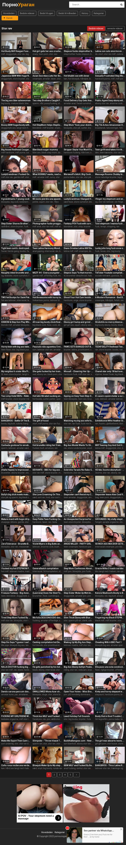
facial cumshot (84, 103)
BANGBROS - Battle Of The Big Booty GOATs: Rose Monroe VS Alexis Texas (16, 420)
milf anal (37, 226)
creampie (37, 78)
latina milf (68, 251)
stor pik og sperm (9, 497)
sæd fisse (68, 202)
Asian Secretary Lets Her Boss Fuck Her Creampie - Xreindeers (47, 76)
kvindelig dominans (81, 694)
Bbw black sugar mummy (45, 149)
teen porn (43, 54)
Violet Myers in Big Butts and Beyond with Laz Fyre (47, 544)
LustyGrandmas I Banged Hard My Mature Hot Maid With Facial (79, 199)
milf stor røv (7, 177)
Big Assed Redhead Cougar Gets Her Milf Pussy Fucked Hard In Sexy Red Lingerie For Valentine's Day (16, 149)
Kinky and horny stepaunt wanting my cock (110, 691)
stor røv (21, 54)
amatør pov (81, 596)
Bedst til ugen (46, 13)
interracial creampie (104, 546)
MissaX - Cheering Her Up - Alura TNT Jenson (79, 371)
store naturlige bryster (106, 177)
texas (103, 251)
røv (117, 226)
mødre (28, 571)
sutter (84, 128)
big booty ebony (102, 325)
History (85, 13)
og (96, 202)
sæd (35, 497)
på (69, 694)
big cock (93, 78)
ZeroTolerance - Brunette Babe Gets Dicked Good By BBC (16, 544)
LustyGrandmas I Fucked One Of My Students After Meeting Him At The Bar (16, 174)
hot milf (5, 571)
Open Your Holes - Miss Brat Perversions (79, 691)
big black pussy (23, 349)
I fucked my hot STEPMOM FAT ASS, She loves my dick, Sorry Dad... (16, 568)
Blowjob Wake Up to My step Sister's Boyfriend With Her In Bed (47, 765)
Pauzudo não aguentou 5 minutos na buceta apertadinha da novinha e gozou (47, 346)
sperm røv (61, 399)
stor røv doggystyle (28, 743)
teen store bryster (12, 374)
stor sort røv (57, 497)
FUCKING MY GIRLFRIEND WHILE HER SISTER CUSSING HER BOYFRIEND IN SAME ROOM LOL (16, 716)
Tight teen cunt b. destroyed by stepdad (16, 248)
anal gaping (38, 251)
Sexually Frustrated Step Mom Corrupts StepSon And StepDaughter (110, 76)
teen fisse (6, 349)
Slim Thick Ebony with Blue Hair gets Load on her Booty (79, 617)
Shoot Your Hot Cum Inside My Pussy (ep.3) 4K (79, 297)
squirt (42, 202)
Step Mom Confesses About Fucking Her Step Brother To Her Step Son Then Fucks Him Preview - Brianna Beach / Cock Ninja (79, 568)
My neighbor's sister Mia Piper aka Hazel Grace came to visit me (16, 371)
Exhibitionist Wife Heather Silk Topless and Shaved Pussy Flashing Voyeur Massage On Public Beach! (110, 420)
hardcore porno (102, 78)
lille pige (5, 645)
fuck (26, 226)
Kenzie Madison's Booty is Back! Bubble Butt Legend (110, 593)
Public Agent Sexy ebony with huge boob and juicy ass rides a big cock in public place (110, 100)
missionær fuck (26, 546)
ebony (114, 473)
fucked (36, 448)
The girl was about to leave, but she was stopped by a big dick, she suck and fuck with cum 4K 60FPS (110, 740)
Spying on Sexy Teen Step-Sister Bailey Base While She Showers (79, 396)
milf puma (20, 152)
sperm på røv (75, 620)
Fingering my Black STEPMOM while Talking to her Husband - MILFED (110, 617)
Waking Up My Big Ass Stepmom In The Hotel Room (79, 642)
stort (100, 54)
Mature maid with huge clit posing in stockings (16, 519)
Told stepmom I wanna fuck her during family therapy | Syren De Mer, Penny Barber (110, 223)
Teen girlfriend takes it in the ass (110, 149)
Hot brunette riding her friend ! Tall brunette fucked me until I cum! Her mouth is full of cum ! (47, 445)
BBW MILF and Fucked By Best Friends (79, 765)
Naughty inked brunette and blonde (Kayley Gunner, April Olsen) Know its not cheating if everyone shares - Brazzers (16, 273)
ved (34, 374)
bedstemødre (26, 202)
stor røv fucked (56, 423)
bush (56, 546)
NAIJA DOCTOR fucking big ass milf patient (16, 667)
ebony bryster (18, 473)
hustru (102, 423)
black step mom (49, 152)
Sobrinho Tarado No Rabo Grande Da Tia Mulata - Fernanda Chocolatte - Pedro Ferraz (79, 470)
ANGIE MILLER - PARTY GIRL (77, 544)
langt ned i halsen (25, 128)
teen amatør (70, 497)
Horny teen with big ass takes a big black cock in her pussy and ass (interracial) (16, 346)
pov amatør (93, 596)
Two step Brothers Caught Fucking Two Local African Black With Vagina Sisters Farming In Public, (47, 100)
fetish (122, 128)
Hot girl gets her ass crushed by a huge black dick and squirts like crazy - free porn (47, 51)
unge (75, 300)
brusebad (92, 399)
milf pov (68, 571)
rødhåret (5, 226)
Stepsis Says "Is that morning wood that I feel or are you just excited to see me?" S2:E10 (79, 273)
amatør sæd (23, 448)
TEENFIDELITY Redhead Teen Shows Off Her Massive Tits (110, 346)
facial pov (37, 719)
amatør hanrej (60, 349)
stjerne (98, 374)
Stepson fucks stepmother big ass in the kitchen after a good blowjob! (79, 51)
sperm (36, 103)
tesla (54, 522)
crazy (35, 54)
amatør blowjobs (21, 325)
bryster (87, 226)
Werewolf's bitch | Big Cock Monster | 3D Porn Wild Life (79, 174)
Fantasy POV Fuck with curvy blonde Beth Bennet (79, 223)
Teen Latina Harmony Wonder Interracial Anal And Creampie (47, 248)
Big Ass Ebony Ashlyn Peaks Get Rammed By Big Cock (79, 667)
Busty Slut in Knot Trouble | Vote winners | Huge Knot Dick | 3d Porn (110, 716)
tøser (53, 78)
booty (114, 325)
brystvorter (93, 128)
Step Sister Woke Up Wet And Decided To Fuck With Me (79, 593)
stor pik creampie (92, 177)
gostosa (115, 275)
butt (42, 448)
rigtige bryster (107, 670)
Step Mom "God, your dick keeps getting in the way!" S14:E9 (79, 125)
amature (49, 448)
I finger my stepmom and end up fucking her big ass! (110, 199)
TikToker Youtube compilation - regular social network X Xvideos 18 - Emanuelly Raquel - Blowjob (110, 273)
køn (65, 78)
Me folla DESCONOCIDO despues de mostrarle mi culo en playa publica (47, 617)
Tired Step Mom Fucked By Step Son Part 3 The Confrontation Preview (16, 617)
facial (4, 251)
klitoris (14, 522)
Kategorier (99, 13)
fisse (49, 325)
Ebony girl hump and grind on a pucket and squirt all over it (79, 322)
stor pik (76, 128)
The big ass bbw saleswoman (16, 100)
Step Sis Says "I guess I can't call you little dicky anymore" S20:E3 (16, 642)
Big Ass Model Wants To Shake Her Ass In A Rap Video (79, 445)
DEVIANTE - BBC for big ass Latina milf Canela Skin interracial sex (47, 470)
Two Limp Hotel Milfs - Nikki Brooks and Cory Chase (16, 396)
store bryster (19, 78)
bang (25, 423)
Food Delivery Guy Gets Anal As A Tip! (79, 100)
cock (54, 325)
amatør (46, 78)
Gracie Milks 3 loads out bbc (109, 568)
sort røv (41, 497)
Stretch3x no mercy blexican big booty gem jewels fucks (110, 322)
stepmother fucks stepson (76, 54)
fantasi (30, 251)
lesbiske (8, 275)
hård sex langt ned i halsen (18, 768)
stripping (111, 226)
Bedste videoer (27, 13)
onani (57, 128)
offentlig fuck (50, 275)
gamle (21, 522)
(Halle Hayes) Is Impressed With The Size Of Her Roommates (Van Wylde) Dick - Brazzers (16, 470)
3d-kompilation (50, 571)
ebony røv (42, 374)
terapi (103, 226)
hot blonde (38, 645)
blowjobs (68, 128)
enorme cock (116, 103)
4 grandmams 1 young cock (15, 199)
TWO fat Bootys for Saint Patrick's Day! (16, 297)
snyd (40, 768)
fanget (98, 522)
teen (3, 596)
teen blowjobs (70, 399)
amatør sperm (118, 645)
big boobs (73, 719)
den (97, 152)
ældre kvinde (57, 719)
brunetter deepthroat (76, 275)
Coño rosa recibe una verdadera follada (16, 765)
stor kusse (112, 743)
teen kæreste (106, 152)
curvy (28, 152)
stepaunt (99, 694)
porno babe (69, 177)
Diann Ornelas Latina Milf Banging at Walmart (79, 248)
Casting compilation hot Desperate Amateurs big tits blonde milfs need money (47, 642)
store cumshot (81, 202)
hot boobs (37, 399)
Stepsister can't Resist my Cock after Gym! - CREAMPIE (79, 494)
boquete (86, 473)
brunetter (5, 473)
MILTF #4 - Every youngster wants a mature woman (47, 273)
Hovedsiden (9, 13)
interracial (49, 251)
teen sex (82, 399)
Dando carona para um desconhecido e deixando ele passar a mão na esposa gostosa (16, 691)
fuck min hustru (88, 423)
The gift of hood (41, 420)
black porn (52, 374)
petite (35, 202)
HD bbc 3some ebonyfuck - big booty (110, 470)
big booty (5, 103)
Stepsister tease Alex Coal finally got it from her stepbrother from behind (110, 494)
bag (97, 497)
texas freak (108, 374)
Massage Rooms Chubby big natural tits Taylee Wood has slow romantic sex (110, 174)
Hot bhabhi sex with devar (76, 76)
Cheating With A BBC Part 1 (108, 642)
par (16, 694)
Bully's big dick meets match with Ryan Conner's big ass (16, 494)
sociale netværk (102, 275)
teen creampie (71, 546)
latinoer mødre (17, 571)
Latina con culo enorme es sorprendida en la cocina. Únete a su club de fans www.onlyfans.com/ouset (110, 51)
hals (90, 275)
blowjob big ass (17, 645)
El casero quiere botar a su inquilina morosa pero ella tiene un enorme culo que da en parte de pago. (110, 396)
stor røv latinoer (106, 202)
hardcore (68, 300)
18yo (56, 202)
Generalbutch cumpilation (46, 568)
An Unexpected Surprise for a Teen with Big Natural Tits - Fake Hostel (79, 519)
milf (3, 54)
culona (120, 54)
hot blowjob (73, 78)
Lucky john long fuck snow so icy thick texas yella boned (110, 248)
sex (55, 54)
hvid (48, 497)
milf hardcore (7, 152)
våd (41, 103)
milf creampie (81, 251)
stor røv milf (110, 54)
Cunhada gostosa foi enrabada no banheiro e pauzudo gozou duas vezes (16, 445)
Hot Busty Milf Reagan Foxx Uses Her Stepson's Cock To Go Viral (16, 51)
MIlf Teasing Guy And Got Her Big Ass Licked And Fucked (110, 445)
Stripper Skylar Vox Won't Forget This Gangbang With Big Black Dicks (79, 149)
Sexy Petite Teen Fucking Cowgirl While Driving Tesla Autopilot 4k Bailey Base (47, 519)
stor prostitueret (52, 645)
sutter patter (49, 399)
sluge (44, 694)
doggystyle (11, 54)
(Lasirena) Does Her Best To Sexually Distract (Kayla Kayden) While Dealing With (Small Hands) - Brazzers (47, 593)
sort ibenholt (70, 743)
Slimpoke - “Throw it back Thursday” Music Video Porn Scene (47, 740)
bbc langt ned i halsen (105, 571)
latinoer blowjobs (58, 300)
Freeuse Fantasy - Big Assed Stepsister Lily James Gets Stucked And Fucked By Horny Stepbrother (16, 593)
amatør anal (70, 103)
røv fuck (76, 423)
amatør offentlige (49, 620)
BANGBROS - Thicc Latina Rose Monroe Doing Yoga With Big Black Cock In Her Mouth (110, 765)
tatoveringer (112, 128)
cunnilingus (53, 596)
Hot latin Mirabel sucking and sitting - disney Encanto (47, 396)
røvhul (80, 768)
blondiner (37, 128)
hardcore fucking (72, 152)
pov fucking (87, 571)
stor (51, 54)
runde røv (57, 768)
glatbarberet (112, 423)
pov (65, 694)
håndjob (84, 78)
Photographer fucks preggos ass (47, 223)
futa (89, 719)
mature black (17, 103)
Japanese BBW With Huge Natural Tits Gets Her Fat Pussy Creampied (16, 76)
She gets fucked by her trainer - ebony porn (47, 371)
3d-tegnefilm (101, 719)
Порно (10, 5)
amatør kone (7, 694)
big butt (29, 54)
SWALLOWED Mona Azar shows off (47, 691)
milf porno (121, 78)
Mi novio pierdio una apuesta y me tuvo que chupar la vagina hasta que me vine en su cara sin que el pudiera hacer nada (47, 199)
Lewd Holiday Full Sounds (77, 716)
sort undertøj (7, 743)
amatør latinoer (115, 399)
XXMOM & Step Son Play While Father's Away (16, 322)
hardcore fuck (70, 374)
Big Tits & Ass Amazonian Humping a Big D (110, 125)
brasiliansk (100, 128)
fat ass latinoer (8, 300)
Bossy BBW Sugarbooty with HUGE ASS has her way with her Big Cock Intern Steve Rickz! (16, 125)
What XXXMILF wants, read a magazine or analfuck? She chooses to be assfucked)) (47, 174)
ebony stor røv (102, 103)
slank (84, 620)
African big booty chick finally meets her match (47, 322)
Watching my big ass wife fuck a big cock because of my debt (79, 420)
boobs (23, 251)
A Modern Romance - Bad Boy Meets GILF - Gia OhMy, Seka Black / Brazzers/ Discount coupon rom (110, 297)
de (96, 54)
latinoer (103, 399)
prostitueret (83, 349)
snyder (90, 448)
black (27, 103)
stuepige (5, 522)
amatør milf (43, 177)
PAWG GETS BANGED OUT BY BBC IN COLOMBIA (79, 346)
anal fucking (70, 768)
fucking (36, 620)
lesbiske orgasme (9, 719)
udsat (91, 620)
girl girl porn (100, 743)
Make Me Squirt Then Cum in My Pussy (16, 740)
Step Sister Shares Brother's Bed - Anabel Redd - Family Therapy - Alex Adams (16, 223)
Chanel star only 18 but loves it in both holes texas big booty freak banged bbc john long (110, 371)
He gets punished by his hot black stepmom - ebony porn (47, 667)
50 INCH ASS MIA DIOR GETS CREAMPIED (110, 544)
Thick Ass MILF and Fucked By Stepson (47, 716)
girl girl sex (69, 325)
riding (66, 670)
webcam (82, 670)
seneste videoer (115, 28)
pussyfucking (50, 103)
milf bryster (48, 128)
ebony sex (86, 325)
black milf (99, 620)
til (64, 275)
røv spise (121, 571)
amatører (23, 694)
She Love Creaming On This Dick (47, 494)
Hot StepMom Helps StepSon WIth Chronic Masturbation (47, 125)
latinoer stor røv (45, 349)
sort (34, 349)
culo (97, 399)
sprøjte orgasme (111, 522)
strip (81, 226)
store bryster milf (21, 399)
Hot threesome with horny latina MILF (47, 297)
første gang (13, 251)
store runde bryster (77, 448)
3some (98, 473)
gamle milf (19, 177)
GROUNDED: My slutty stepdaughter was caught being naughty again (110, 519)
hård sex (85, 152)
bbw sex (37, 152)
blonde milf (6, 325)
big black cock (39, 325)
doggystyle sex (8, 128)
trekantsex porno (41, 300)
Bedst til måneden (67, 13)
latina (74, 349)
